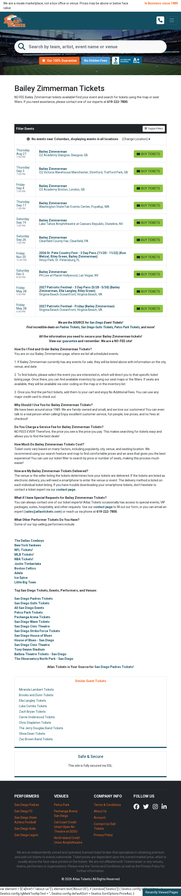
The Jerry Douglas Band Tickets (41, 728)
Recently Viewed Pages (161, 892)
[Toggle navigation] (171, 20)
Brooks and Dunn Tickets (36, 695)
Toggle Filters (155, 128)
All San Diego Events (29, 608)
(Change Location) (135, 139)
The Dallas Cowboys (29, 540)
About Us (100, 811)
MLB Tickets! (24, 554)
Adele (18, 573)
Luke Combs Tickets (33, 706)
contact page (65, 489)
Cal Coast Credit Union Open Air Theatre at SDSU (65, 826)
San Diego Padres (26, 805)
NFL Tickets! (23, 550)
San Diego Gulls (25, 828)
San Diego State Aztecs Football (25, 820)
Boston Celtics (25, 568)
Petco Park (61, 805)
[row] (90, 153)
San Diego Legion (26, 835)
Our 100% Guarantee (61, 60)
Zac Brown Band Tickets (36, 739)
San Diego (97, 322)
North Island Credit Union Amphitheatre (68, 840)
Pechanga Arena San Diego (65, 813)
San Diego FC (23, 811)
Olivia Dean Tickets (32, 733)
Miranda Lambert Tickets (36, 689)
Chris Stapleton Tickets (35, 722)
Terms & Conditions (107, 805)
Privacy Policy (103, 835)
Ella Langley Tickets (32, 700)
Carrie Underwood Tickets (37, 717)
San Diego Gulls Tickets (97, 327)
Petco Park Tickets (127, 327)
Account (100, 817)
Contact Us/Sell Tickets (104, 826)
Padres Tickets (70, 327)
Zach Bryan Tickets (32, 711)
